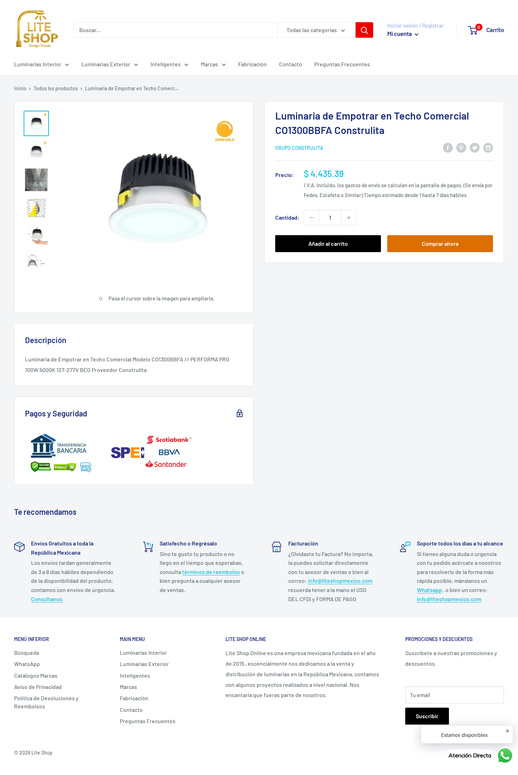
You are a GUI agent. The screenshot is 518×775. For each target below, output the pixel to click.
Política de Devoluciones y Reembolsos (46, 702)
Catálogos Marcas (35, 675)
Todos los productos (55, 88)
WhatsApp (27, 663)
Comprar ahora (440, 243)
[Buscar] (364, 30)
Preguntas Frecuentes (342, 64)
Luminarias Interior (37, 64)
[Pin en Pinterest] (461, 147)
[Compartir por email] (488, 147)
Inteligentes (165, 64)
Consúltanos (46, 599)
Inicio (20, 88)
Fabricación (252, 64)
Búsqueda (26, 652)
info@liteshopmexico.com (340, 580)
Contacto (290, 64)
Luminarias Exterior (105, 64)
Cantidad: (287, 217)
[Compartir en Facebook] (448, 147)
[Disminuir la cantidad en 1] (311, 217)
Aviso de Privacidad (38, 686)
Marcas (209, 64)
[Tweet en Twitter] (475, 147)
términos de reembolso (211, 571)
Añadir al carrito (328, 243)
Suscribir (427, 716)
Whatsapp (429, 589)
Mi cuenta (400, 33)
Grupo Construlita (299, 148)
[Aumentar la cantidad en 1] (348, 217)
